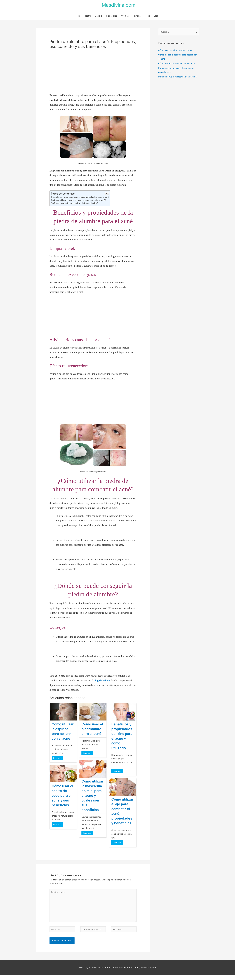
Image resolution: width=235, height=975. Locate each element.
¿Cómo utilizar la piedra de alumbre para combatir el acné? (79, 200)
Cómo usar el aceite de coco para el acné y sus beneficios (62, 795)
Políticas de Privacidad (126, 967)
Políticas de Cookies (102, 967)
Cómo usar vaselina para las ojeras (175, 50)
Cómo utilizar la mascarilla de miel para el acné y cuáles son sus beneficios (92, 795)
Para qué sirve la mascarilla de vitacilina (177, 76)
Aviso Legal (85, 967)
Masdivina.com (118, 5)
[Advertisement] (93, 73)
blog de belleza (102, 680)
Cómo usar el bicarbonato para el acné (92, 729)
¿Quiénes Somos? (147, 967)
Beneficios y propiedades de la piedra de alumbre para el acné (81, 197)
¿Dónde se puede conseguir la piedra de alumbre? (75, 203)
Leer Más (57, 758)
